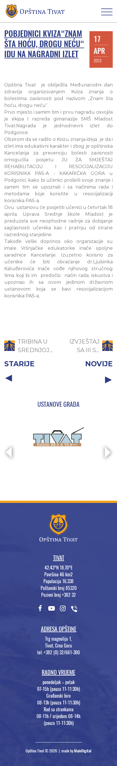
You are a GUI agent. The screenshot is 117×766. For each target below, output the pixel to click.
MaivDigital (82, 751)
